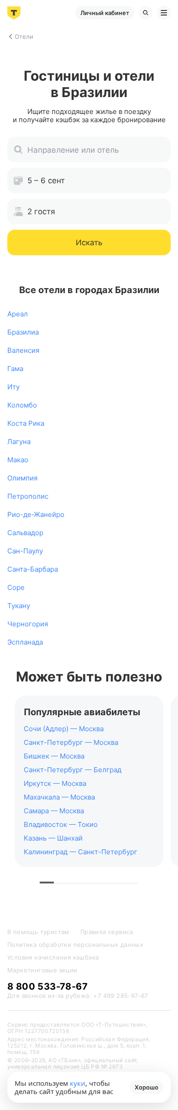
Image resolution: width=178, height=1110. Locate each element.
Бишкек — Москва (54, 756)
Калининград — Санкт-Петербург (80, 851)
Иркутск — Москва (55, 783)
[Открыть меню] (164, 13)
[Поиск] (145, 13)
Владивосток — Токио (61, 824)
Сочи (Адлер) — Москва (64, 728)
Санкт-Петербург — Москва (71, 742)
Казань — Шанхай (53, 838)
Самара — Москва (54, 810)
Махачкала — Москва (59, 797)
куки (77, 1083)
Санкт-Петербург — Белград (72, 769)
